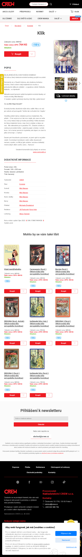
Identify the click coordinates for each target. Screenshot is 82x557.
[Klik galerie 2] (72, 83)
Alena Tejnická (24, 214)
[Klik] (66, 56)
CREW (21, 180)
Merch (76, 18)
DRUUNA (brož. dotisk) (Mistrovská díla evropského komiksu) (14, 323)
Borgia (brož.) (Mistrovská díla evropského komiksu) (65, 271)
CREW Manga (43, 19)
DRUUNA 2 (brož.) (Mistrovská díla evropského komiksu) (13, 375)
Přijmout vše (66, 533)
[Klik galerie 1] (59, 83)
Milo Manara (23, 188)
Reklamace (40, 467)
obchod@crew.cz (41, 436)
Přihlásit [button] (75, 4)
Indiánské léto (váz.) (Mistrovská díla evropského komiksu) (39, 323)
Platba (27, 467)
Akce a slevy (8, 12)
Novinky (39, 12)
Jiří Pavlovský (24, 210)
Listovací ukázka (68, 96)
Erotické (22, 184)
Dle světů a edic (24, 19)
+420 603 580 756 (52, 507)
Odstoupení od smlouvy (60, 467)
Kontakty (51, 472)
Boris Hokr (33, 210)
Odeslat (41, 424)
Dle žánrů (7, 19)
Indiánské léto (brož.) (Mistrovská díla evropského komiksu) (39, 375)
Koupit (17, 54)
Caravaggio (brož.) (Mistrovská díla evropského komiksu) (39, 271)
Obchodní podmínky (34, 472)
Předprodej (25, 12)
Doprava (15, 467)
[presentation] (79, 83)
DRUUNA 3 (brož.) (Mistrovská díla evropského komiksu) (65, 323)
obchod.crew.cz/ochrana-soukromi (52, 453)
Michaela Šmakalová (26, 205)
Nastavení (66, 540)
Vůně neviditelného (12, 269)
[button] (52, 11)
